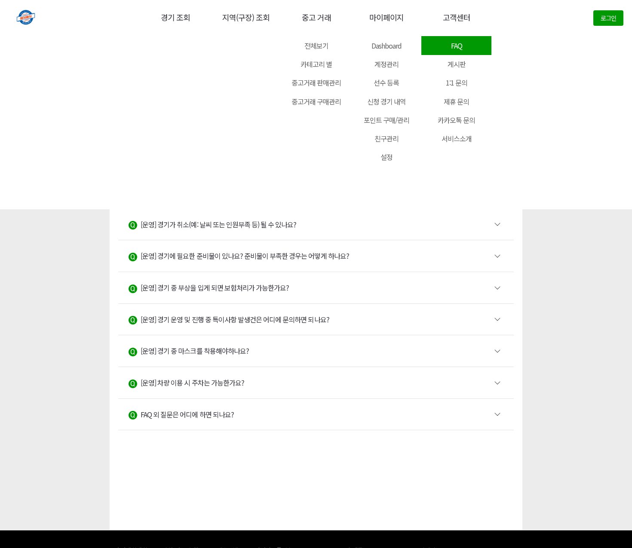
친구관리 (386, 138)
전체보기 (316, 45)
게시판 (457, 64)
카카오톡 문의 (456, 120)
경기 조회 (175, 17)
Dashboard (386, 45)
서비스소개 (457, 138)
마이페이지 (386, 17)
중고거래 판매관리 (316, 82)
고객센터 (456, 17)
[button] (316, 225)
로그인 (608, 17)
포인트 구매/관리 (386, 120)
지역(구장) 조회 (246, 17)
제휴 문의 (456, 101)
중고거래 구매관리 (316, 101)
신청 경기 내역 (386, 101)
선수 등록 (386, 82)
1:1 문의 (456, 82)
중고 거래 (316, 17)
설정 (386, 157)
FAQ (456, 45)
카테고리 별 (316, 64)
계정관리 (386, 64)
